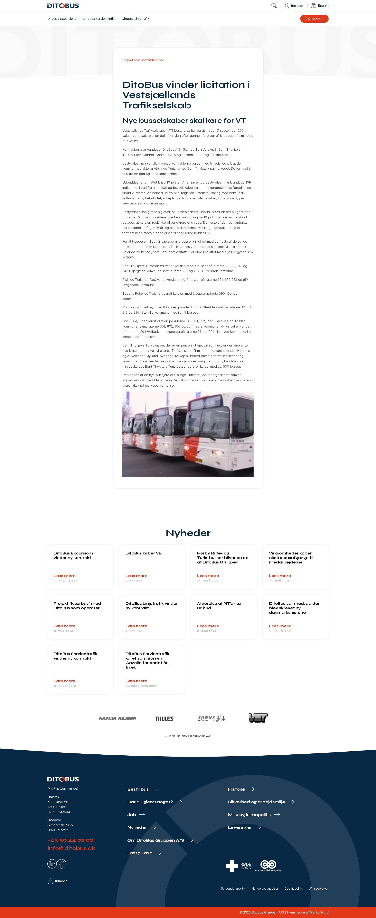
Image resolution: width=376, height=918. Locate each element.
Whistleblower (319, 888)
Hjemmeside (296, 912)
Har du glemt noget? (150, 802)
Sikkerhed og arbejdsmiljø (257, 802)
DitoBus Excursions (61, 19)
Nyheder (137, 827)
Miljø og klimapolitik (250, 814)
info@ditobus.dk (71, 848)
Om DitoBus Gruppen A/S (156, 840)
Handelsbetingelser (264, 888)
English (323, 5)
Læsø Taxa (140, 853)
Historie (237, 789)
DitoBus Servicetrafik (99, 19)
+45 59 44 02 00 (70, 840)
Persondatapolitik (233, 888)
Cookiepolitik (294, 888)
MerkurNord (319, 912)
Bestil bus (138, 789)
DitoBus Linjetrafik (135, 19)
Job (132, 814)
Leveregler (240, 827)
